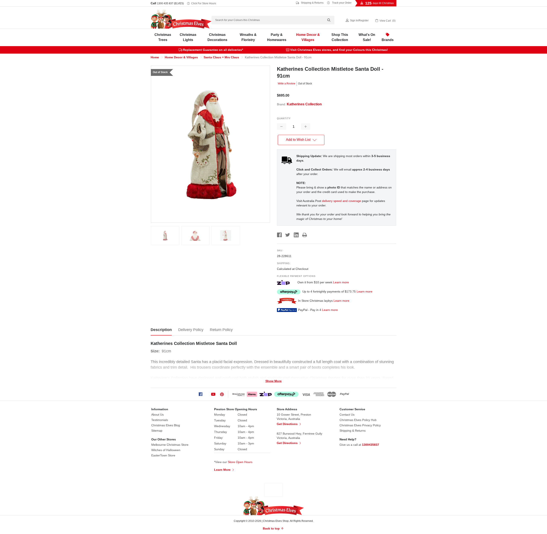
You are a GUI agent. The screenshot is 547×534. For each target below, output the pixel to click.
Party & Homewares (276, 37)
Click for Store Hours (203, 3)
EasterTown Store (163, 455)
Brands (388, 40)
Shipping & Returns (311, 2)
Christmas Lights (188, 37)
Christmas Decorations (217, 37)
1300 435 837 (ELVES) (170, 3)
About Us (157, 414)
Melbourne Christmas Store (169, 444)
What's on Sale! (367, 37)
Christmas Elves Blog (165, 425)
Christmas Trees (162, 37)
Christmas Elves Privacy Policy (360, 425)
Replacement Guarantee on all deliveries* (213, 49)
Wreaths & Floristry (248, 37)
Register (364, 20)
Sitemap (156, 430)
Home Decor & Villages (308, 37)
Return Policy (221, 330)
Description (161, 330)
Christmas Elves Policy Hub (358, 420)
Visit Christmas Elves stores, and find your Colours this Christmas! (339, 49)
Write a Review (286, 83)
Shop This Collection (339, 37)
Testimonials (159, 420)
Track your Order (341, 2)
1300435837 (370, 444)
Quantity (284, 118)
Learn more (341, 282)
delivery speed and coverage (341, 201)
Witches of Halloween (165, 450)
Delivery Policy (190, 330)
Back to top (272, 528)
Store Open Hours (240, 462)
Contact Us (347, 414)
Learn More (222, 469)
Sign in (354, 20)
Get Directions (287, 424)
